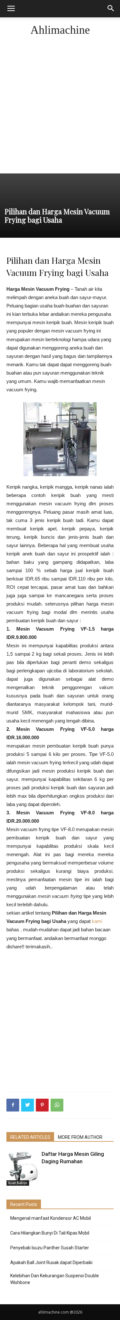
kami (97, 921)
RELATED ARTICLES (30, 1137)
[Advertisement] (60, 109)
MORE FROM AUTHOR (80, 1137)
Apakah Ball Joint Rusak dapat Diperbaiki (51, 1262)
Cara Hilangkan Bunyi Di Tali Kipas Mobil (49, 1233)
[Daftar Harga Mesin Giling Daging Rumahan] (22, 1168)
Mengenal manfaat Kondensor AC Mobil (50, 1218)
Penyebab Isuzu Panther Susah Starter (49, 1247)
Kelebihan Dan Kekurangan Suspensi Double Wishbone (54, 1279)
